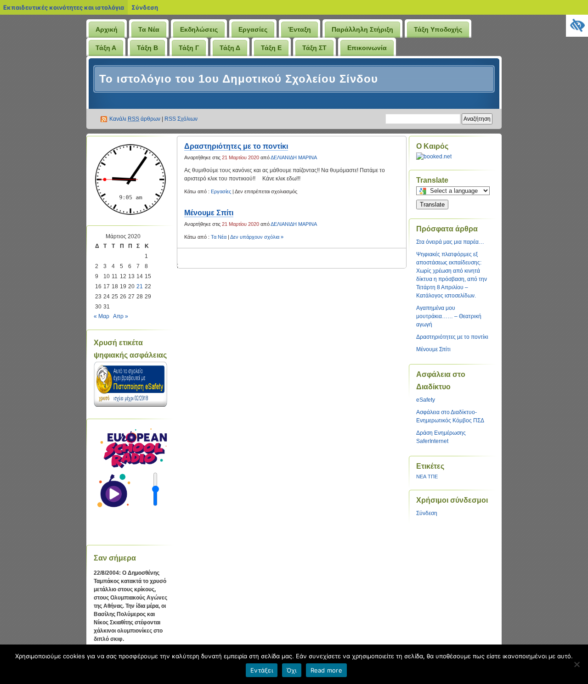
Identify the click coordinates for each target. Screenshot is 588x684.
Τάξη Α (106, 47)
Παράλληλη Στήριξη (362, 29)
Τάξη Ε (271, 47)
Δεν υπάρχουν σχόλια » (256, 237)
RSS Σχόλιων (181, 119)
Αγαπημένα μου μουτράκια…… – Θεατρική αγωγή (448, 316)
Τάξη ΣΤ (314, 47)
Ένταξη (299, 29)
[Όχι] (576, 664)
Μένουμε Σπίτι (208, 213)
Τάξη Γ (189, 47)
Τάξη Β (147, 47)
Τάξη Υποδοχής (438, 29)
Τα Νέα (148, 29)
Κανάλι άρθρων (134, 119)
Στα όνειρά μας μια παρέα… (450, 242)
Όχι (292, 670)
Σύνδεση (144, 7)
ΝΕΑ (421, 476)
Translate (432, 204)
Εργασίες (252, 29)
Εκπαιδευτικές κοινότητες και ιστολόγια (63, 7)
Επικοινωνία (367, 47)
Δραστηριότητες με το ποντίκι (236, 146)
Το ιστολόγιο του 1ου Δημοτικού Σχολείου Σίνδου (238, 79)
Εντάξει (261, 670)
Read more (326, 670)
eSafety (425, 400)
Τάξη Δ (230, 47)
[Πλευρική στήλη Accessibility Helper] (577, 26)
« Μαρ (101, 316)
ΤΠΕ (433, 476)
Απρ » (120, 316)
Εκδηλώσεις (199, 29)
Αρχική (107, 29)
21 (139, 286)
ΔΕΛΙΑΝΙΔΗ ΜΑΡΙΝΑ (294, 157)
